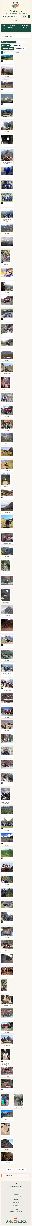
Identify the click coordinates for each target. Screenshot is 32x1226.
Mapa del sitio (23, 1220)
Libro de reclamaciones (16, 1211)
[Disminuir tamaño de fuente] (25, 16)
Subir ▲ (10, 1169)
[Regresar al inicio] (4, 26)
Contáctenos (16, 1205)
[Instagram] (16, 1199)
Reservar (23, 1189)
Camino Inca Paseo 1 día (16, 1186)
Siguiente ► (20, 1169)
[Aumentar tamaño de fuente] (23, 16)
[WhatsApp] (17, 1199)
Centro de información (11, 1196)
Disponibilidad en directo (13, 1189)
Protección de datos (9, 1222)
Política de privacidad (20, 1221)
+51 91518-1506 (17, 1208)
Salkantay (21, 42)
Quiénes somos (22, 1196)
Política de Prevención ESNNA (20, 1222)
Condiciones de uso (10, 1221)
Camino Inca (12, 42)
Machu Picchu (5, 45)
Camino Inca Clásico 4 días (16, 1188)
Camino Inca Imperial (7, 48)
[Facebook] (14, 1199)
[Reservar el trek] (16, 20)
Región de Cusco (20, 48)
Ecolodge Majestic (17, 45)
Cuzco (3, 42)
